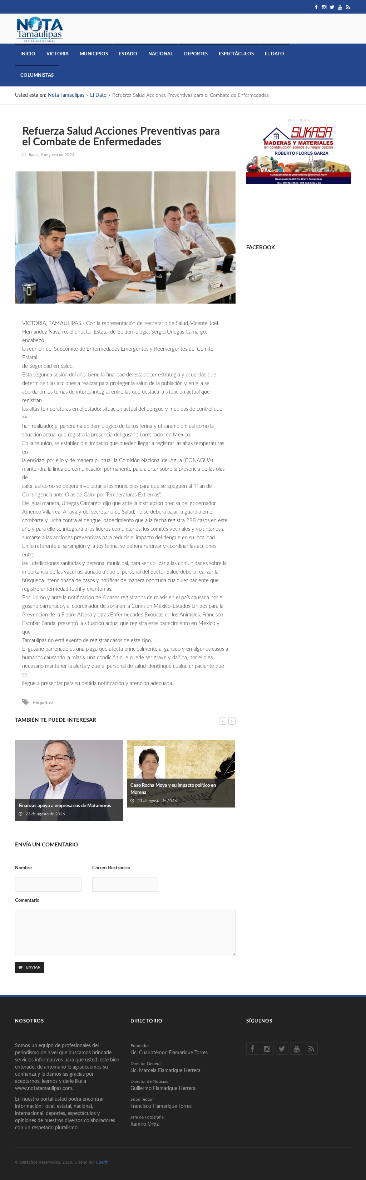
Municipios (94, 54)
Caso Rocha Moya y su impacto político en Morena (61, 789)
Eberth (102, 1162)
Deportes (196, 54)
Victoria (57, 54)
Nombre (23, 868)
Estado (128, 54)
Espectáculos (236, 54)
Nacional (160, 54)
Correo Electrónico (111, 868)
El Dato (274, 54)
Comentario (27, 900)
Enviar (32, 967)
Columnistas (37, 75)
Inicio (27, 54)
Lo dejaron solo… (147, 804)
